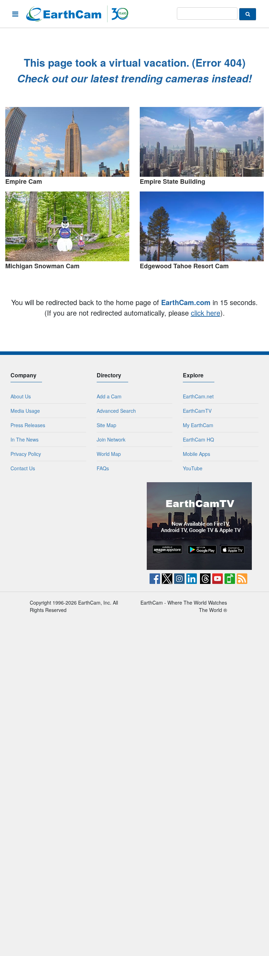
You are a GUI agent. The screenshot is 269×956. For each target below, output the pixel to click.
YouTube (192, 468)
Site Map (106, 425)
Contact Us (23, 468)
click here (205, 313)
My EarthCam (198, 425)
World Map (109, 453)
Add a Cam (109, 396)
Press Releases (28, 425)
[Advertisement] (70, 526)
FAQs (103, 468)
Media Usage (25, 410)
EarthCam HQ (198, 439)
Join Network (111, 439)
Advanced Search (116, 410)
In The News (25, 439)
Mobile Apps (196, 453)
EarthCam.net (198, 396)
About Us (21, 396)
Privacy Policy (26, 453)
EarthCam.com (186, 302)
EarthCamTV (197, 410)
